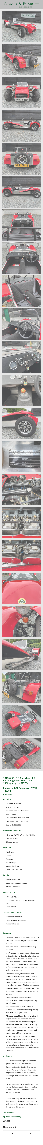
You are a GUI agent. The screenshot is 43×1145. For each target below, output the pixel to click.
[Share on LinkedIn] (31, 1133)
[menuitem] (32, 4)
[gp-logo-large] (17, 4)
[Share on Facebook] (12, 1133)
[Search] (32, 4)
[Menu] (37, 4)
